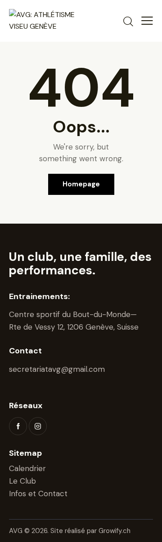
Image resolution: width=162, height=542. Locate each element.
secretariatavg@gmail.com (57, 369)
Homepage (81, 184)
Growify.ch (114, 530)
